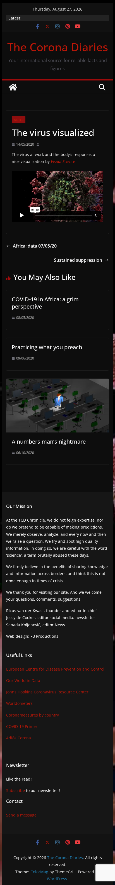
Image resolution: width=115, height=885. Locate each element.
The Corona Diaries (57, 47)
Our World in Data (23, 680)
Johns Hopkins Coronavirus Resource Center (47, 692)
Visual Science (63, 161)
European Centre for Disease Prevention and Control (55, 669)
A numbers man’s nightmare (49, 441)
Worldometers (19, 703)
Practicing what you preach (47, 347)
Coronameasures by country (32, 715)
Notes (18, 120)
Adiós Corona (18, 737)
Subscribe (15, 790)
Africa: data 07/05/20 (35, 246)
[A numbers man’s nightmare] (57, 383)
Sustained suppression (78, 260)
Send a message (21, 815)
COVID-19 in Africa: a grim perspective (45, 302)
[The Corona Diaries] (13, 87)
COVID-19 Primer (21, 726)
